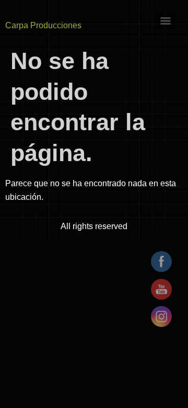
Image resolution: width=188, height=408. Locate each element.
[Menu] (165, 21)
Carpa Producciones (43, 25)
